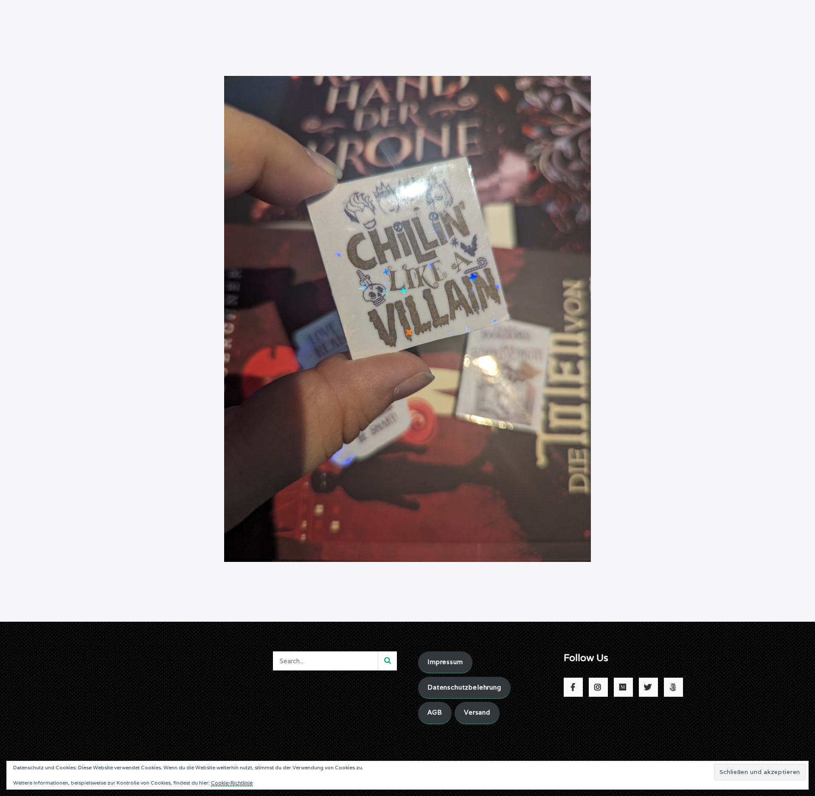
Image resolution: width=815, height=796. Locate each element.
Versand (477, 712)
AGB (434, 712)
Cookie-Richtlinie (232, 782)
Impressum (445, 662)
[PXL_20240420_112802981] (407, 318)
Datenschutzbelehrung (464, 687)
